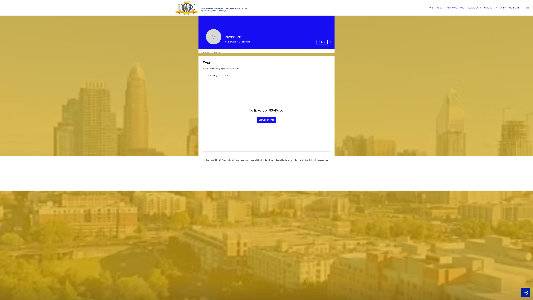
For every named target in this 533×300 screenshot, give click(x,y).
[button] (440, 6)
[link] (212, 75)
